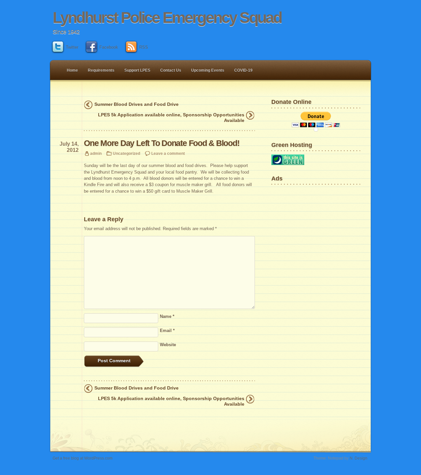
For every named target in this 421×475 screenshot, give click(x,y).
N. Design (358, 458)
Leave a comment (168, 153)
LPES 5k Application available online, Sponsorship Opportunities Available (171, 117)
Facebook (108, 47)
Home (72, 70)
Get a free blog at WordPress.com (82, 458)
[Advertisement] (291, 208)
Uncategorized (126, 153)
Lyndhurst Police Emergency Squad (167, 17)
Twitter (72, 47)
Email (167, 330)
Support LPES (137, 70)
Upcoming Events (207, 70)
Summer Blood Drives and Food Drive (136, 104)
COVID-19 (243, 70)
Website (168, 344)
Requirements (101, 70)
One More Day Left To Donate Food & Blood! (161, 143)
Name (167, 316)
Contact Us (170, 70)
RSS (143, 47)
